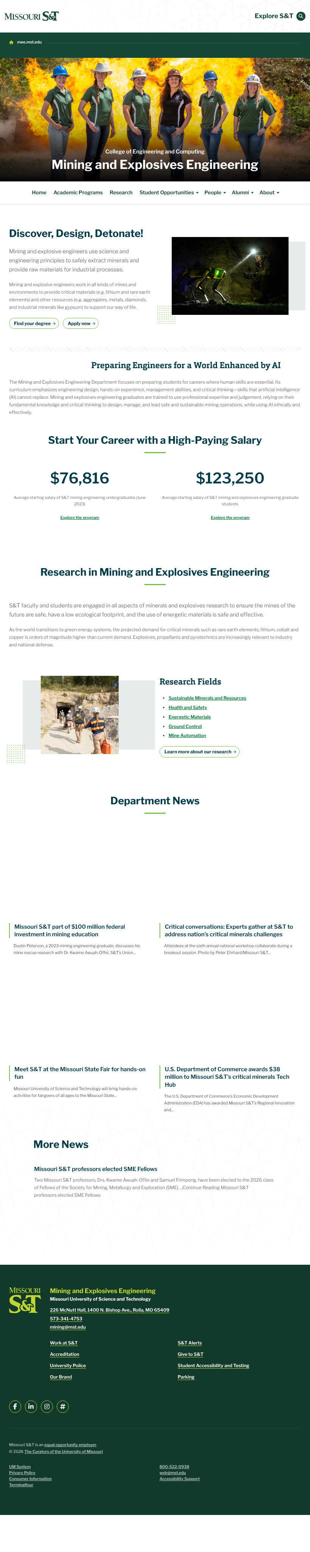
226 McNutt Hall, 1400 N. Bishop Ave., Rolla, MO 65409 (109, 1310)
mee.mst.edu (29, 42)
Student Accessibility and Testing (213, 1365)
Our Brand (61, 1377)
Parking (186, 1377)
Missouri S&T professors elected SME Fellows (95, 1169)
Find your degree (32, 323)
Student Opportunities (167, 193)
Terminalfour (21, 1484)
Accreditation (64, 1354)
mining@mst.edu (68, 1327)
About (266, 193)
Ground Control (185, 726)
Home (39, 193)
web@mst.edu (173, 1472)
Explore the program (79, 517)
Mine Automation (187, 735)
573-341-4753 (66, 1318)
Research (121, 193)
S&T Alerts (190, 1343)
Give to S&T (190, 1354)
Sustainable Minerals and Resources (207, 698)
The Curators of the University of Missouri (63, 1451)
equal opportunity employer (70, 1444)
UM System (20, 1466)
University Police (68, 1365)
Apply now (79, 323)
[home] (32, 16)
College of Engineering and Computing (155, 151)
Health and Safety (188, 707)
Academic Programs (77, 193)
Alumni (240, 193)
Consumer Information (30, 1478)
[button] (300, 16)
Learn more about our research (197, 751)
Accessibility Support (180, 1478)
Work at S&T (64, 1343)
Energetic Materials (190, 717)
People (213, 193)
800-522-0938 (174, 1466)
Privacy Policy (22, 1472)
